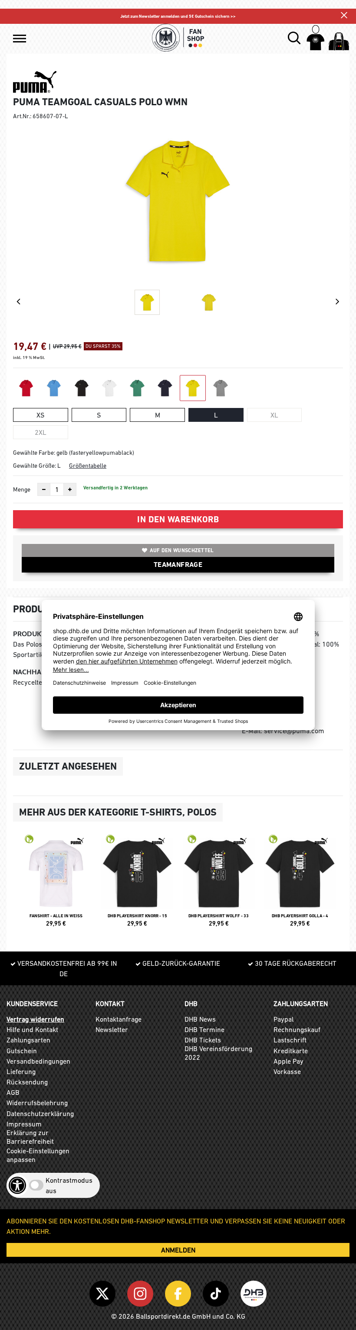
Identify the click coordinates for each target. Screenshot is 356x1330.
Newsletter (112, 1029)
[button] (20, 39)
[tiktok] (217, 1292)
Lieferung (21, 1071)
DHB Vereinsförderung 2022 (218, 1053)
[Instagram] (141, 1292)
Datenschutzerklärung (40, 1113)
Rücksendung (27, 1082)
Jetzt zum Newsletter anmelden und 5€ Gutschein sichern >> (178, 16)
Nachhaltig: (35, 672)
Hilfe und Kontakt (32, 1029)
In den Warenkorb (178, 519)
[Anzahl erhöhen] (69, 489)
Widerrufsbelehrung (37, 1103)
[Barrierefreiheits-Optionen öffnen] (17, 1185)
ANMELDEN (178, 1250)
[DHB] (254, 1292)
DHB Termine (204, 1029)
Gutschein (22, 1051)
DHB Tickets (203, 1040)
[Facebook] (179, 1292)
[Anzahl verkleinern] (43, 489)
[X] (104, 1292)
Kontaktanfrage (119, 1019)
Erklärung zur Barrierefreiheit (30, 1137)
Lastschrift (290, 1040)
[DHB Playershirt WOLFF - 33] (218, 884)
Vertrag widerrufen (35, 1019)
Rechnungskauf (297, 1029)
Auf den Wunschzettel (182, 550)
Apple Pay (288, 1061)
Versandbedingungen (38, 1061)
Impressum (24, 1124)
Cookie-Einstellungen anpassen (38, 1155)
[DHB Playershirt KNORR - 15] (137, 884)
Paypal (283, 1019)
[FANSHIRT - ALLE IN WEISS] (56, 884)
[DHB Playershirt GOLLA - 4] (300, 884)
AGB (13, 1092)
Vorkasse (287, 1071)
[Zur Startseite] (178, 38)
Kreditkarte (291, 1051)
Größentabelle (87, 465)
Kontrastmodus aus (69, 1185)
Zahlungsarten (28, 1040)
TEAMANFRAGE (178, 564)
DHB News (200, 1019)
